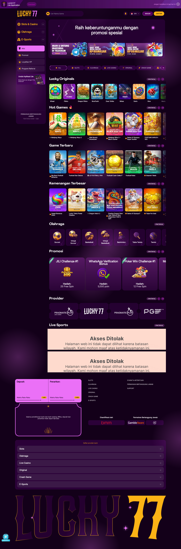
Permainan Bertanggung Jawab (31, 115)
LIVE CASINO (93, 388)
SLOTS (90, 380)
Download (31, 4)
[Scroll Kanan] (163, 68)
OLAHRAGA (92, 384)
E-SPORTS (92, 400)
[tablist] (107, 68)
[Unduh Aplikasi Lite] (125, 14)
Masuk (147, 13)
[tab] (58, 68)
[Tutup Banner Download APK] (178, 4)
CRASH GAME (93, 396)
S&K (37, 119)
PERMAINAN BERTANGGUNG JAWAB (140, 384)
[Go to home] (29, 13)
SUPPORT (130, 388)
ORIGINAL (91, 392)
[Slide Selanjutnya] (162, 79)
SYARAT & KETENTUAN (135, 380)
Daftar (159, 13)
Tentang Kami (28, 119)
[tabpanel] (107, 148)
